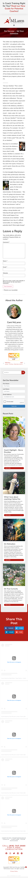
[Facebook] (6, 853)
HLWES (19, 875)
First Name (6, 383)
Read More (7, 468)
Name (5, 261)
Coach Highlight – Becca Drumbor (13, 451)
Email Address (7, 394)
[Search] (23, 372)
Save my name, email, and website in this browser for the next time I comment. (14, 282)
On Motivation (9, 544)
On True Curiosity (11, 589)
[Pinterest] (21, 853)
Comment (6, 242)
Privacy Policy (14, 871)
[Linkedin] (18, 853)
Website (5, 273)
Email (5, 267)
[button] (14, 25)
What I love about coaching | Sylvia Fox (12, 498)
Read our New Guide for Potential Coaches (15, 8)
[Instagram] (10, 853)
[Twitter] (14, 853)
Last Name (6, 389)
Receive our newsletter (11, 290)
